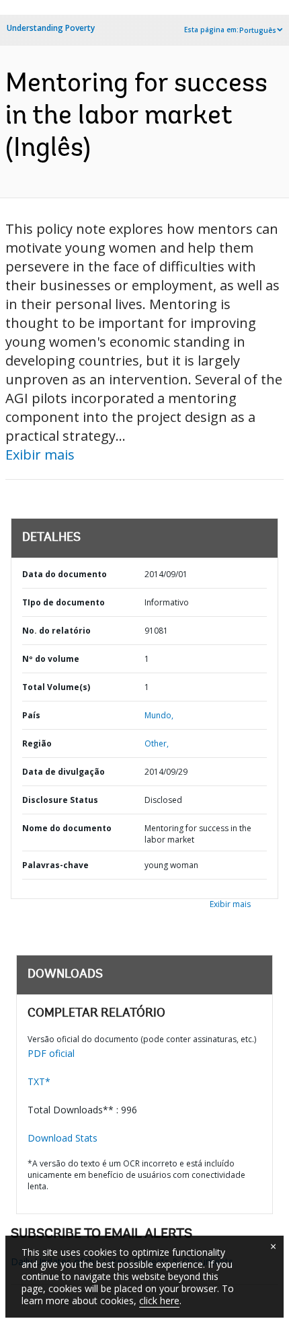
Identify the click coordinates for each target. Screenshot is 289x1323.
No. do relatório (56, 630)
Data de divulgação (63, 771)
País (31, 715)
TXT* (39, 1081)
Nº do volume (50, 659)
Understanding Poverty (51, 28)
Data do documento (64, 574)
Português (257, 30)
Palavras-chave (55, 865)
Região (37, 743)
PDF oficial (51, 1053)
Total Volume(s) (56, 687)
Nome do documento (67, 828)
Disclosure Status (60, 800)
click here (159, 1300)
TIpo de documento (63, 602)
